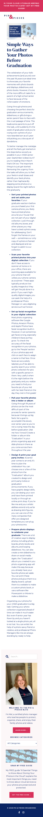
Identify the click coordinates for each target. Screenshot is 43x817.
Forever (29, 307)
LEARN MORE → (21, 730)
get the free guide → (21, 795)
